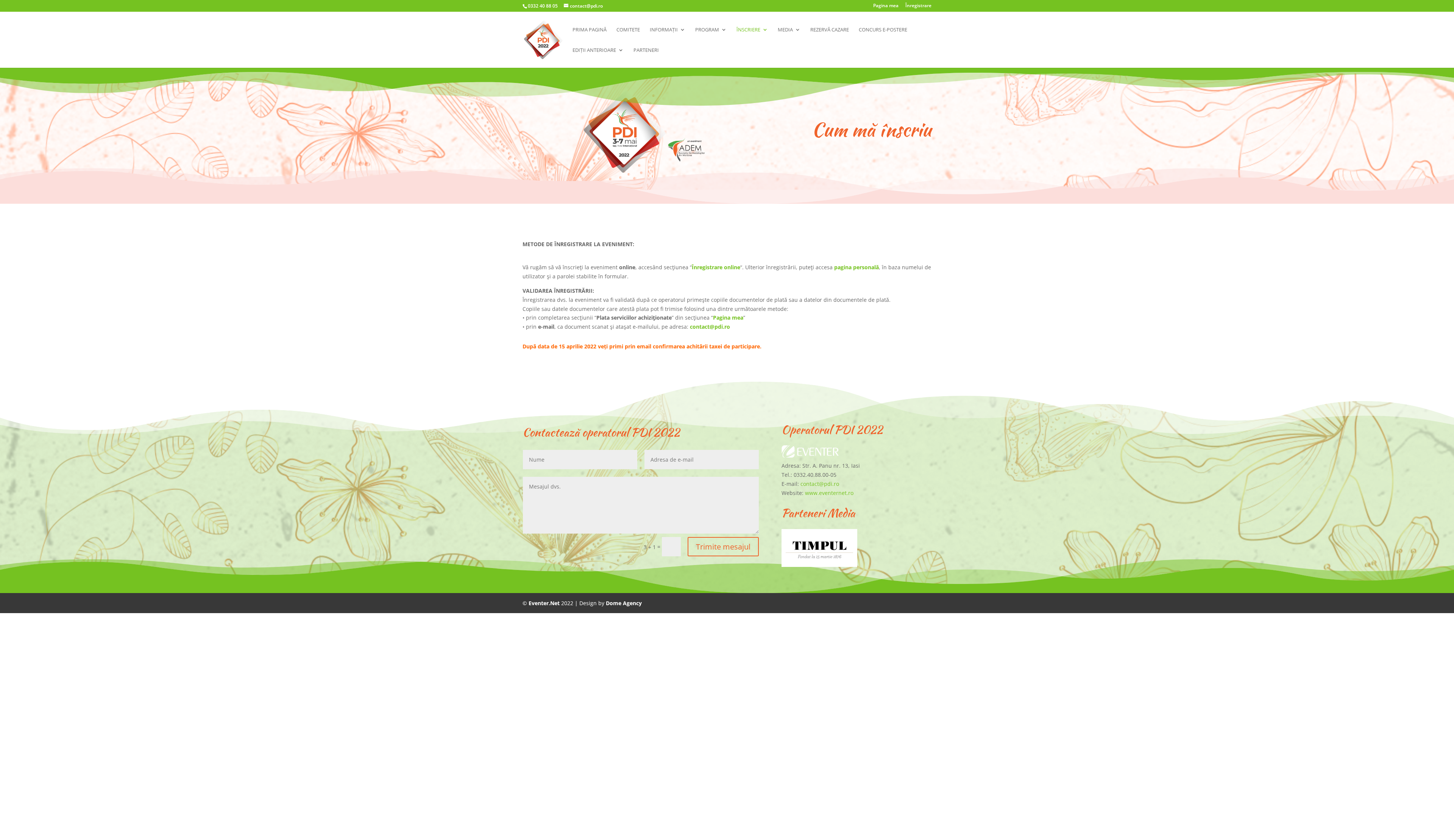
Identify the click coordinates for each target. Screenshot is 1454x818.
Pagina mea (886, 6)
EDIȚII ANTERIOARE (594, 50)
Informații (664, 30)
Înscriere (748, 30)
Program (707, 30)
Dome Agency (624, 603)
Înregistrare (918, 6)
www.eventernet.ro (829, 492)
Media (785, 30)
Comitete (628, 30)
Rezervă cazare (829, 30)
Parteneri (646, 50)
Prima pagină (590, 30)
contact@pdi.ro (710, 326)
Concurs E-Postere (883, 30)
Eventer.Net (545, 603)
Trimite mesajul (723, 547)
